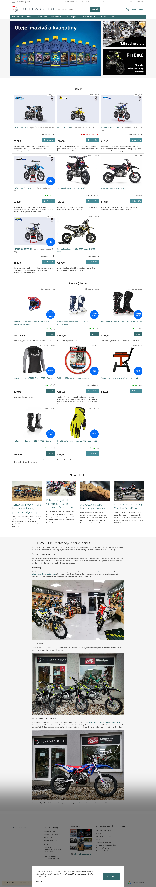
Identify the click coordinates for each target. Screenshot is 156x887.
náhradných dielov (38, 574)
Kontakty (85, 2)
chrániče (102, 722)
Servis (98, 839)
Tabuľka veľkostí (102, 851)
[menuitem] (17, 17)
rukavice (114, 722)
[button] (17, 48)
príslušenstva (50, 574)
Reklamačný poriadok (103, 842)
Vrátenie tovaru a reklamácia (106, 845)
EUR (130, 2)
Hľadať (95, 9)
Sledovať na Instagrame (82, 854)
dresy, (108, 722)
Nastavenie (40, 881)
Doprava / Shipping (102, 848)
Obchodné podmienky (69, 2)
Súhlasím (113, 876)
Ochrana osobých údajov (104, 836)
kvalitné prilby (93, 722)
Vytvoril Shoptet (138, 882)
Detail (50, 334)
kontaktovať (81, 803)
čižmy (119, 722)
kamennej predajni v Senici (93, 572)
